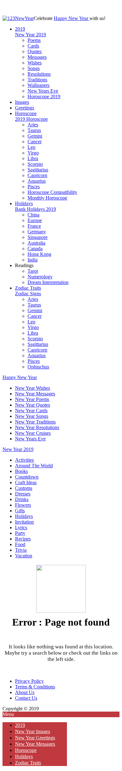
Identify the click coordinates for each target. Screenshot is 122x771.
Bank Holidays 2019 (35, 209)
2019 (20, 29)
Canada (35, 248)
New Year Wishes (32, 388)
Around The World (34, 465)
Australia (36, 243)
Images (22, 102)
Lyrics (21, 527)
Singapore (38, 237)
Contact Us (26, 698)
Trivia (21, 550)
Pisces (34, 186)
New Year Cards (31, 410)
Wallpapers (38, 85)
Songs (34, 68)
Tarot (33, 271)
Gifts (20, 510)
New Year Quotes (32, 405)
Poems (34, 40)
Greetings (24, 107)
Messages (37, 57)
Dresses (22, 493)
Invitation (24, 522)
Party (20, 533)
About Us (24, 692)
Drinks (21, 499)
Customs (23, 488)
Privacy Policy (29, 681)
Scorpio (35, 164)
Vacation (23, 555)
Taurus (34, 130)
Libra (33, 158)
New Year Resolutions (37, 427)
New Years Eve (43, 91)
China (33, 214)
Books (21, 471)
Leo (31, 147)
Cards (33, 45)
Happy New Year (71, 18)
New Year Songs (31, 416)
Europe (35, 220)
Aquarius (37, 181)
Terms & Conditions (35, 686)
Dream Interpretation (48, 282)
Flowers (23, 505)
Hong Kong (39, 254)
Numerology (40, 276)
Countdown (26, 476)
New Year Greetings (35, 737)
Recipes (23, 538)
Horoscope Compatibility (52, 192)
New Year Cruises (33, 433)
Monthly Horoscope (47, 197)
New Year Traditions (35, 421)
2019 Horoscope (31, 119)
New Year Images (32, 731)
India (33, 259)
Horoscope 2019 (44, 96)
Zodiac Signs (28, 293)
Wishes (35, 62)
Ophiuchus (38, 366)
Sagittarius (38, 169)
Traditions (37, 79)
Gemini (35, 136)
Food (20, 544)
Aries (33, 124)
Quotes (35, 51)
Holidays (24, 203)
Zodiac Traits (28, 288)
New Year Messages (35, 393)
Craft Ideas (26, 482)
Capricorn (37, 175)
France (34, 226)
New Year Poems (32, 399)
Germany (37, 231)
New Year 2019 (30, 34)
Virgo (33, 152)
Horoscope (26, 113)
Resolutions (39, 74)
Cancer (35, 141)
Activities (24, 460)
